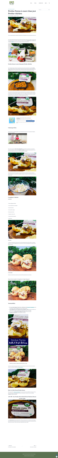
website (12, 41)
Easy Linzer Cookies (33, 446)
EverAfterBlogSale (11, 15)
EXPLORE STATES (41, 3)
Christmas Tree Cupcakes (12, 446)
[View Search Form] (49, 3)
